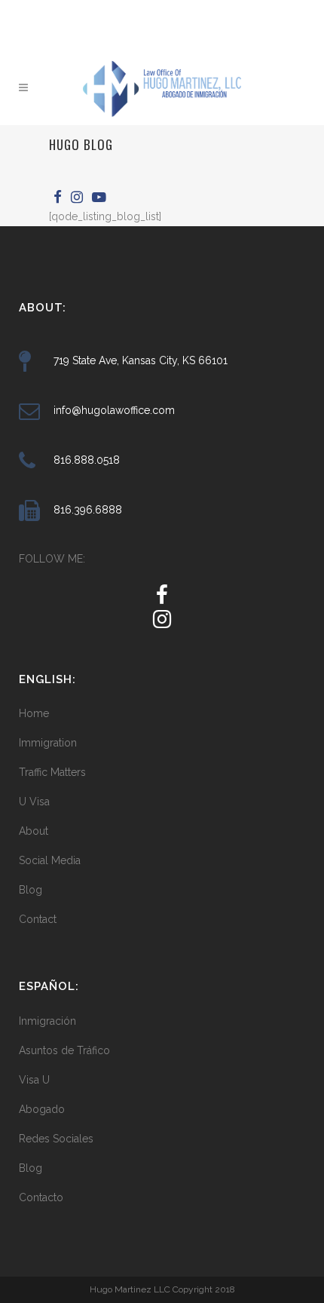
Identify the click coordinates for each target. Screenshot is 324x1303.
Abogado (42, 1109)
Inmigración (47, 1021)
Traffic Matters (52, 772)
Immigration (48, 743)
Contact (38, 919)
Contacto (41, 1197)
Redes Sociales (56, 1139)
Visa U (34, 1080)
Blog (30, 890)
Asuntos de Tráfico (64, 1050)
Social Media (50, 860)
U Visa (34, 802)
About (33, 831)
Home (34, 713)
